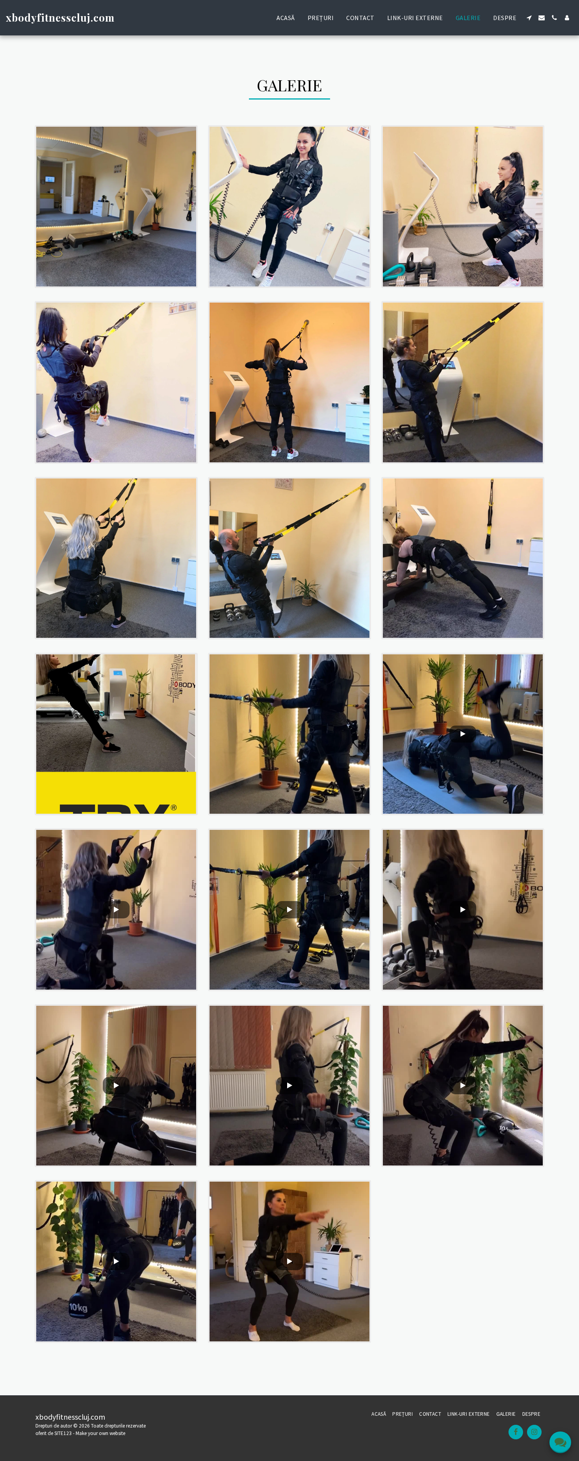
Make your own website (100, 1433)
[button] (529, 18)
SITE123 (63, 1433)
